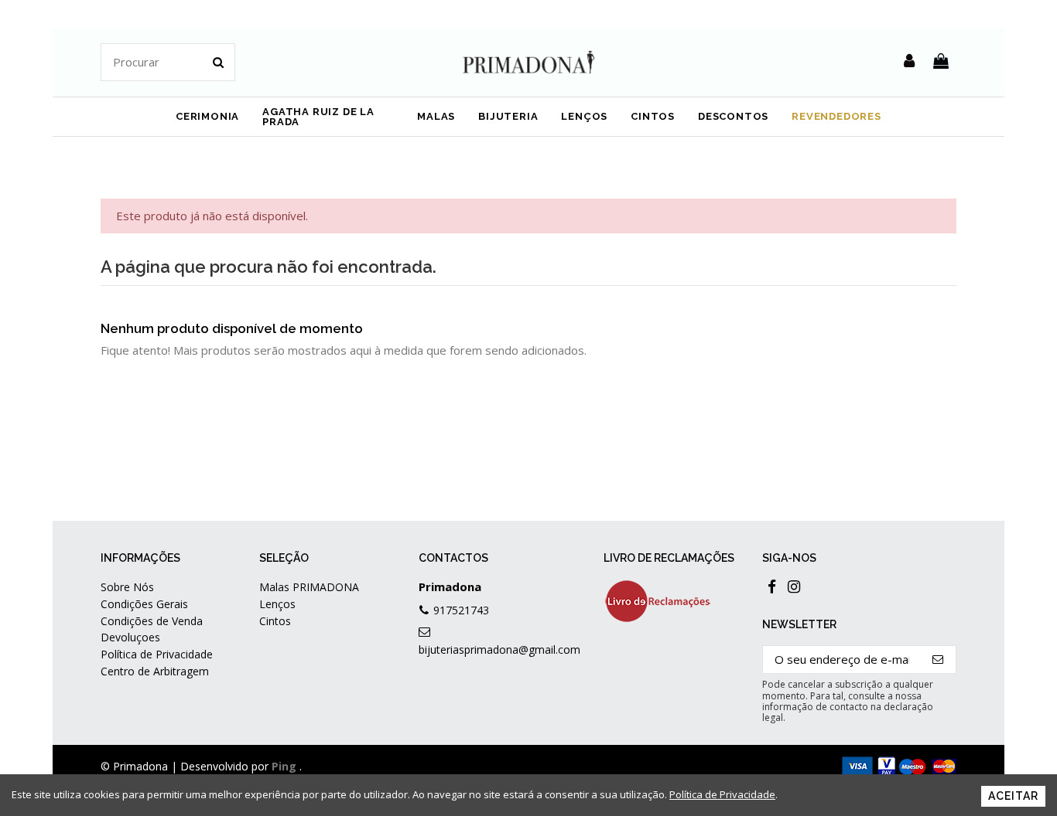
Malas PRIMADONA (309, 587)
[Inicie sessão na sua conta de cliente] (909, 61)
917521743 (461, 610)
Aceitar (1013, 796)
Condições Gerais (144, 604)
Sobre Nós (127, 587)
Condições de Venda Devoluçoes (152, 629)
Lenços (277, 604)
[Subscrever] (938, 659)
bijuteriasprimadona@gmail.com (499, 649)
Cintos (275, 621)
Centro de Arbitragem (155, 671)
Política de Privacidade (157, 654)
